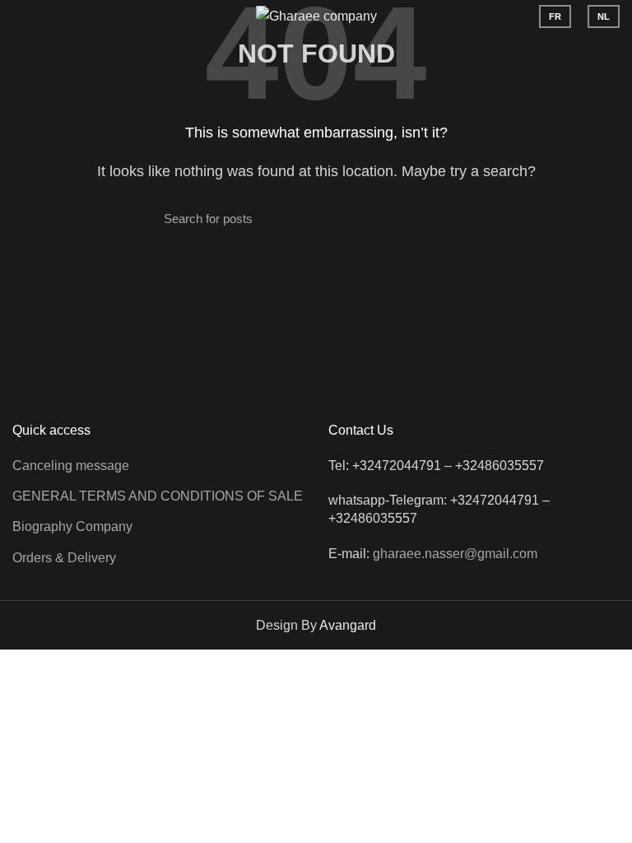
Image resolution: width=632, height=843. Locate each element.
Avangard (347, 625)
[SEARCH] (458, 219)
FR (555, 16)
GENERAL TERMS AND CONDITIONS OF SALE (157, 496)
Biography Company (72, 526)
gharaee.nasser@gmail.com (455, 554)
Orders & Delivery (64, 558)
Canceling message (70, 466)
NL (603, 16)
